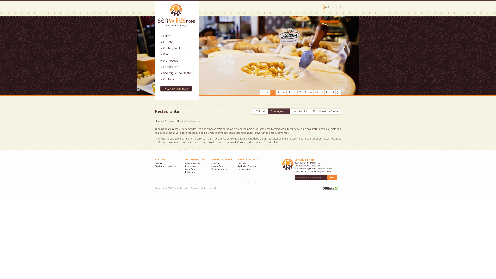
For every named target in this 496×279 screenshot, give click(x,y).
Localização (170, 66)
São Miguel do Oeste (176, 73)
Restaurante (191, 166)
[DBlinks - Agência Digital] (330, 188)
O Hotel (168, 42)
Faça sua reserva (219, 169)
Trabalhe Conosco (247, 166)
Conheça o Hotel (173, 48)
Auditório (190, 169)
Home (166, 35)
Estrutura (190, 172)
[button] (177, 88)
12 (327, 92)
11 (321, 92)
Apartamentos (192, 163)
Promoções (170, 60)
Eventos (168, 54)
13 (332, 92)
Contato (168, 79)
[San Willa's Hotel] (175, 13)
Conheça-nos (279, 111)
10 (316, 92)
